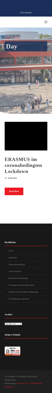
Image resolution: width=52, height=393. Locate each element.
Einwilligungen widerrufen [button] (19, 299)
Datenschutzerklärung (17, 265)
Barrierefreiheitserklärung (18, 278)
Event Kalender (26, 13)
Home (11, 251)
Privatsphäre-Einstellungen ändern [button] (22, 285)
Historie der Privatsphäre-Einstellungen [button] (23, 292)
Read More (14, 191)
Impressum (13, 258)
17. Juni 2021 (11, 178)
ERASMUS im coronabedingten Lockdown (23, 165)
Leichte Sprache (15, 271)
